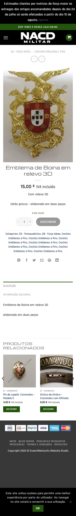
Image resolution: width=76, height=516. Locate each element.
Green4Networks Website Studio (49, 451)
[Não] (70, 503)
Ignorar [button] (43, 20)
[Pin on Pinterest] (49, 260)
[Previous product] (41, 59)
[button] (5, 37)
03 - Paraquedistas (30, 234)
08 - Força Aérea (21, 51)
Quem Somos (26, 441)
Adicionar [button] (11, 409)
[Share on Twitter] (34, 260)
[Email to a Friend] (41, 260)
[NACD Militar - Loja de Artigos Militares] (38, 38)
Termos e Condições (39, 444)
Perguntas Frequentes (51, 441)
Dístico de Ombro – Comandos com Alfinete (54, 396)
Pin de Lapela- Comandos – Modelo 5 (19, 396)
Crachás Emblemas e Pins (49, 51)
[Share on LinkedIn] (57, 260)
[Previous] (3, 387)
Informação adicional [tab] (17, 294)
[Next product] (34, 59)
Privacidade (17, 444)
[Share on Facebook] (26, 260)
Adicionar (48, 222)
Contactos (61, 444)
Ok (38, 508)
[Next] (72, 387)
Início (13, 441)
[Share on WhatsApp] (18, 260)
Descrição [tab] (9, 286)
